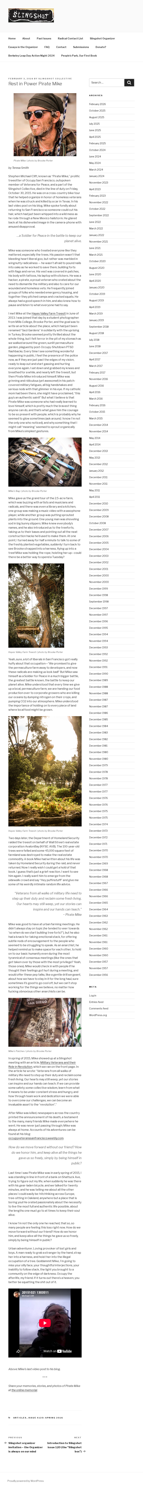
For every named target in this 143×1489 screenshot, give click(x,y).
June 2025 (95, 130)
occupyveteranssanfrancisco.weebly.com (35, 1138)
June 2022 (95, 221)
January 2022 (96, 235)
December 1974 (98, 824)
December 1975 (98, 811)
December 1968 (98, 869)
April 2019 (94, 307)
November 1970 (98, 857)
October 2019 (97, 293)
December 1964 (98, 909)
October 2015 (97, 411)
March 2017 (96, 365)
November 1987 (98, 706)
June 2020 (95, 274)
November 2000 (99, 581)
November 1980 (98, 758)
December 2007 (98, 529)
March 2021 (96, 254)
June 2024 (95, 156)
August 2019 (96, 300)
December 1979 (98, 765)
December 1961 (98, 935)
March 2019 (96, 313)
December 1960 (98, 948)
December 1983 (98, 732)
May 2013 (94, 457)
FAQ (47, 47)
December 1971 (98, 843)
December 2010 (98, 503)
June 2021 (94, 248)
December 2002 (98, 562)
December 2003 (98, 555)
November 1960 (98, 955)
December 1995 (98, 627)
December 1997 (98, 608)
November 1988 (98, 693)
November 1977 (98, 791)
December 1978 (98, 771)
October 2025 (97, 110)
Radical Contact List (70, 38)
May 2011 (94, 490)
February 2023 (97, 195)
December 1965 (98, 902)
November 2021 (98, 241)
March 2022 (96, 228)
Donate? (101, 47)
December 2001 (98, 568)
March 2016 (96, 398)
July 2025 (94, 123)
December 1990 (98, 673)
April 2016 (94, 392)
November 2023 (98, 182)
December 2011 (98, 477)
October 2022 (97, 208)
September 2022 (99, 215)
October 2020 (97, 261)
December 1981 (98, 745)
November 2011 (98, 483)
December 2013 (98, 450)
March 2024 (96, 169)
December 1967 (98, 883)
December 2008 (99, 516)
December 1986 (98, 712)
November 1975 (98, 817)
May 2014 (94, 438)
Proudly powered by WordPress (25, 1480)
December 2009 (99, 509)
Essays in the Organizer (23, 47)
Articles (20, 1418)
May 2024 (95, 162)
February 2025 (97, 143)
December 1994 (98, 634)
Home (12, 38)
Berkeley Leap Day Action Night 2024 (31, 55)
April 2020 (95, 280)
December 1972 (98, 837)
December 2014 (98, 424)
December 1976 (98, 798)
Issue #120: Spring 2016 (45, 1418)
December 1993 (98, 647)
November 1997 (98, 614)
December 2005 (99, 542)
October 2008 (97, 523)
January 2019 (96, 320)
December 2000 (99, 575)
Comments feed (98, 1008)
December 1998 (98, 595)
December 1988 (98, 686)
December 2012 (98, 464)
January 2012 (96, 470)
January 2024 (96, 176)
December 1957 (98, 961)
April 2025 (95, 136)
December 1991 (98, 667)
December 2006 (99, 536)
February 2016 (97, 405)
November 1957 (98, 968)
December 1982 (98, 739)
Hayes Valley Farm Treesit (49, 313)
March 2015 (96, 418)
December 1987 (98, 699)
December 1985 (98, 719)
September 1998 (99, 601)
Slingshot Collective (55, 78)
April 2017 (94, 359)
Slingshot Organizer (102, 38)
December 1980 (98, 752)
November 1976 (98, 804)
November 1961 (98, 942)
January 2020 (96, 287)
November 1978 (98, 778)
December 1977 (98, 784)
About (26, 38)
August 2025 (96, 117)
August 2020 (96, 267)
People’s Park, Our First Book (79, 55)
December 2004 (99, 549)
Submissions (81, 47)
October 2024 (97, 149)
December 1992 (98, 654)
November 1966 (98, 896)
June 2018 (95, 346)
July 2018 (94, 339)
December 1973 (98, 830)
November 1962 (98, 928)
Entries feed (96, 1001)
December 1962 (98, 922)
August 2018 (96, 333)
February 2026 (97, 104)
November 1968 (98, 876)
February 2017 (97, 372)
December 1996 (98, 621)
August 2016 (96, 385)
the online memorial (24, 1390)
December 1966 (98, 889)
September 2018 (99, 326)
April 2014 (94, 444)
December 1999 (98, 588)
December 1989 (98, 680)
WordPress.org (98, 1015)
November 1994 (98, 640)
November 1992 (98, 660)
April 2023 (95, 189)
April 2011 (94, 496)
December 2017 (98, 352)
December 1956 (98, 974)
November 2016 (98, 379)
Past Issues (44, 38)
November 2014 (98, 431)
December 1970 (98, 850)
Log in (92, 995)
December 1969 (98, 863)
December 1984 (98, 726)
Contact (61, 47)
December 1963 (98, 915)
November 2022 (98, 202)
